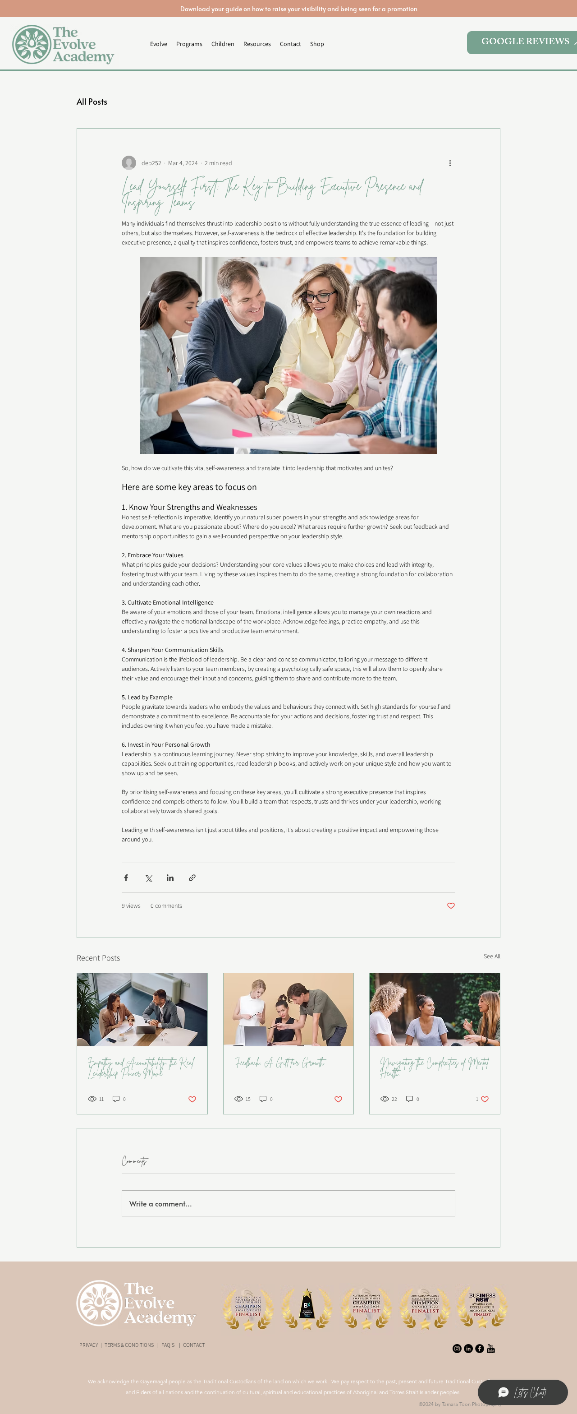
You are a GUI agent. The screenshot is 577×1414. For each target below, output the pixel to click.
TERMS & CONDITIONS (129, 1344)
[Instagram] (457, 1348)
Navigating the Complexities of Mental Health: (434, 1068)
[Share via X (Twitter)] (148, 877)
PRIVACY (88, 1344)
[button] (189, 44)
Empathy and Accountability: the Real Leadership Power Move (141, 1068)
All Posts (92, 101)
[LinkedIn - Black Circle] (468, 1348)
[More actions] (449, 162)
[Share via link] (192, 877)
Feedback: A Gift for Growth (279, 1062)
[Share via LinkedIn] (170, 877)
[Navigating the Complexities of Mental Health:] (435, 1009)
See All (492, 956)
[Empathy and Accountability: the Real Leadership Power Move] (142, 1009)
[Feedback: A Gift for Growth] (289, 1009)
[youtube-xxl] (490, 1348)
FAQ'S (167, 1344)
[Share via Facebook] (126, 877)
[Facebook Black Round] (479, 1348)
